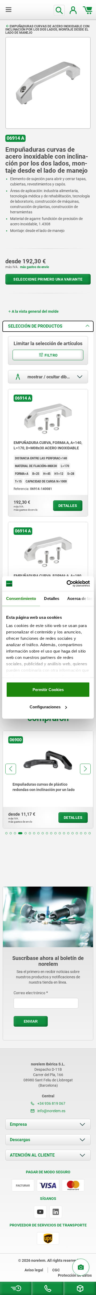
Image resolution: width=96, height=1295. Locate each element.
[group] (48, 779)
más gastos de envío (34, 267)
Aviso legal (34, 1270)
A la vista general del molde (35, 311)
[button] (6, 833)
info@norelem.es (51, 1111)
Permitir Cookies (48, 689)
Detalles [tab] (51, 598)
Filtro (51, 355)
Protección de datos (75, 1275)
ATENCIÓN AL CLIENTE (32, 1155)
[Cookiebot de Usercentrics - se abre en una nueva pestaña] (68, 583)
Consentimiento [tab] (21, 598)
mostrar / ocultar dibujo (49, 376)
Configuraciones (45, 707)
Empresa (18, 1124)
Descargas (20, 1139)
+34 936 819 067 (51, 1103)
